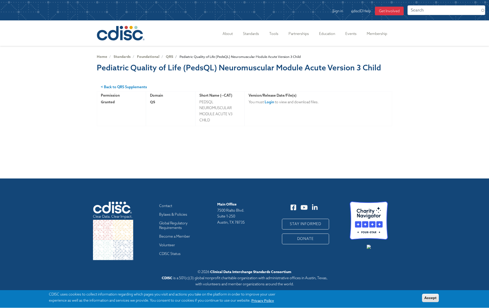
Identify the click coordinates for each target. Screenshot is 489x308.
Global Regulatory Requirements (173, 225)
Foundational (148, 56)
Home (102, 56)
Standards (122, 56)
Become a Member (174, 236)
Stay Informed (305, 224)
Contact (165, 205)
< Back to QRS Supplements (124, 87)
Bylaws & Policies (173, 214)
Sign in (338, 11)
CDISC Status (170, 253)
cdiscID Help (361, 11)
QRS (169, 56)
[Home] (122, 33)
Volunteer (167, 245)
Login (269, 102)
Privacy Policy (262, 300)
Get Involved (389, 11)
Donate (305, 238)
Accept (430, 298)
